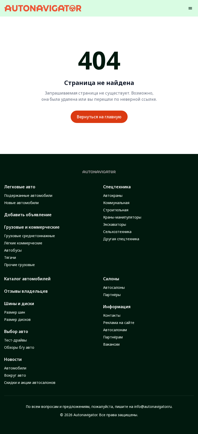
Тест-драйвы (15, 340)
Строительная (115, 209)
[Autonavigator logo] (42, 8)
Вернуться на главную (99, 117)
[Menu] (190, 8)
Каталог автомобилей (27, 279)
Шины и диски (19, 303)
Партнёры (112, 294)
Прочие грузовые (19, 264)
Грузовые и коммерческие (32, 227)
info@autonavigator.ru (153, 406)
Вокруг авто (15, 375)
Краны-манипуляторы (122, 217)
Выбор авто (16, 331)
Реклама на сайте (118, 322)
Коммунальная (116, 202)
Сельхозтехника (117, 231)
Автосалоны (114, 287)
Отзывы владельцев (26, 291)
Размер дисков (17, 319)
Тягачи (10, 257)
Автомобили (15, 368)
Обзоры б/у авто (19, 347)
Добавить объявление (28, 215)
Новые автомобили (21, 202)
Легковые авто (19, 187)
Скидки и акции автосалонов (29, 382)
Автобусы (13, 250)
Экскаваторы (114, 224)
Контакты (111, 315)
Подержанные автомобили (28, 195)
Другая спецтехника (121, 238)
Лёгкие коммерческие (23, 243)
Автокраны (112, 195)
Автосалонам (115, 329)
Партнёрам (113, 337)
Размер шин (14, 312)
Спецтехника (117, 187)
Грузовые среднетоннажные (29, 235)
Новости (13, 359)
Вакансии (111, 344)
